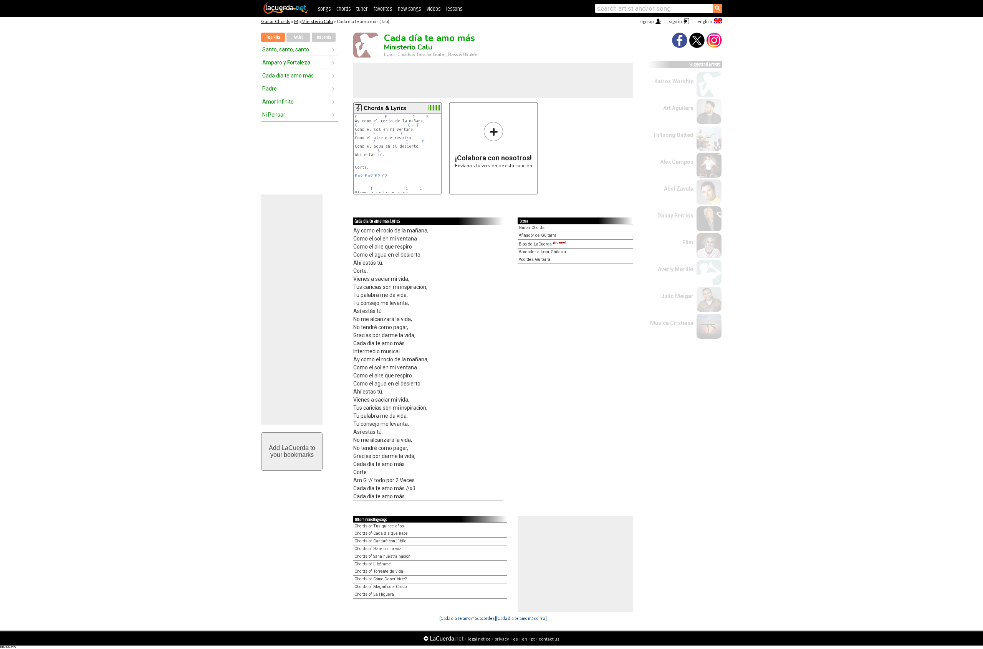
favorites (382, 9)
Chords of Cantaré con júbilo (380, 541)
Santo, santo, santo (285, 49)
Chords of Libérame (372, 564)
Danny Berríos (675, 215)
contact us (549, 638)
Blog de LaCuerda (542, 244)
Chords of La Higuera (374, 594)
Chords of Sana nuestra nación (382, 556)
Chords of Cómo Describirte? (380, 579)
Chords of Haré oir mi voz (377, 548)
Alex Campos (676, 162)
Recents (324, 37)
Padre (269, 89)
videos (433, 9)
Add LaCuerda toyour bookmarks (292, 451)
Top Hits (273, 37)
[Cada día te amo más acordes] (467, 618)
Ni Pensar (273, 115)
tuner (361, 9)
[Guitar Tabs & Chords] (285, 12)
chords (343, 9)
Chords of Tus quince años (379, 526)
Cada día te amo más (288, 75)
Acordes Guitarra (534, 259)
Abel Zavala (678, 189)
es (515, 638)
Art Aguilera (678, 108)
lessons (454, 9)
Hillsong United (673, 135)
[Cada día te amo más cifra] (521, 618)
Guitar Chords (275, 21)
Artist (298, 37)
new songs (409, 9)
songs (324, 9)
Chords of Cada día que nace (381, 533)
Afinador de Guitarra (537, 235)
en (524, 638)
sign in (675, 21)
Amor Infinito (278, 102)
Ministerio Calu (317, 21)
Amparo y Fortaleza (286, 62)
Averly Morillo (675, 269)
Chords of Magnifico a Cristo (380, 586)
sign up (646, 21)
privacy (502, 638)
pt (533, 638)
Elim (687, 242)
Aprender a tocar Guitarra (542, 251)
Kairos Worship (673, 81)
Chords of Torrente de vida (378, 571)
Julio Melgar (677, 296)
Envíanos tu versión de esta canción (493, 145)
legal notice (479, 638)
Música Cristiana (671, 323)
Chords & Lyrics (385, 108)
